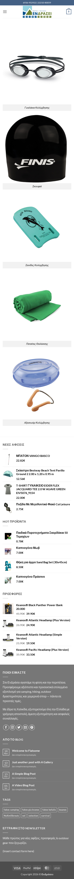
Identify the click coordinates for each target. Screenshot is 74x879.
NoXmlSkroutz (11, 815)
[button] (5, 11)
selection (33, 815)
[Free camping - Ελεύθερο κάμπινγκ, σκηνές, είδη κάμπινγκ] (37, 12)
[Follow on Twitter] (19, 727)
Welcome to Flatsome (26, 750)
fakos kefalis (49, 809)
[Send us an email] (25, 727)
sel (23, 815)
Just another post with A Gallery (32, 762)
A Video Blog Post (23, 785)
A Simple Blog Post (24, 773)
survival (45, 815)
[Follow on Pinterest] (32, 727)
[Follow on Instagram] (12, 727)
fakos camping (11, 809)
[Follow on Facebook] (6, 727)
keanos (62, 809)
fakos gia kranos (30, 809)
